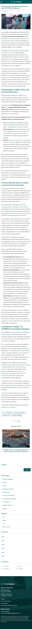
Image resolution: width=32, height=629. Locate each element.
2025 (2, 540)
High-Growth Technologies (9, 498)
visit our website (10, 407)
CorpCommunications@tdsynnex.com (10, 613)
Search (4, 464)
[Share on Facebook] (14, 421)
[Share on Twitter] (16, 421)
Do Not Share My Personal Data (9, 605)
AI (2, 412)
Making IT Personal (7, 505)
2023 (2, 548)
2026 (2, 536)
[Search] (30, 2)
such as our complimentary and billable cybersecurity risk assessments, (13, 373)
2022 (2, 552)
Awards (4, 482)
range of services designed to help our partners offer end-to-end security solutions (15, 367)
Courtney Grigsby (10, 10)
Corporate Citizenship (8, 489)
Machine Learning (16, 415)
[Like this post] (13, 421)
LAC (4, 523)
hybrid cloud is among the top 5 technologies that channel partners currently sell (16, 133)
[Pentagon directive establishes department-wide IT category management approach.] (16, 438)
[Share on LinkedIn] (17, 421)
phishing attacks (13, 213)
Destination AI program (10, 385)
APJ (3, 517)
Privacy (3, 599)
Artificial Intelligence (19, 412)
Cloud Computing (15, 38)
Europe (4, 520)
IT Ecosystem (6, 502)
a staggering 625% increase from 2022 (18, 127)
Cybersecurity (6, 415)
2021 (2, 556)
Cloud (4, 485)
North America (6, 526)
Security (25, 38)
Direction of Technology (9, 495)
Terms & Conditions (6, 601)
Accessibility (4, 603)
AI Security (8, 412)
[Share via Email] (19, 421)
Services (5, 508)
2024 (2, 544)
